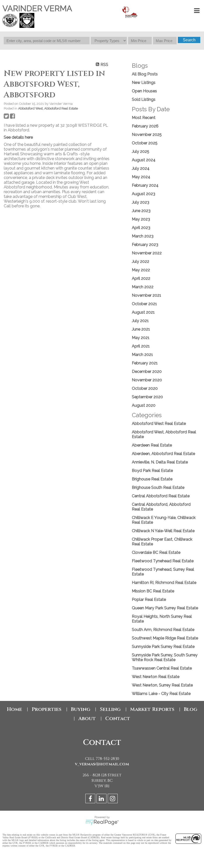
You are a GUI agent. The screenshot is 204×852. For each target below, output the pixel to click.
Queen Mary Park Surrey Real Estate (165, 608)
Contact (117, 718)
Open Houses (144, 91)
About (87, 718)
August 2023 (143, 193)
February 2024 (145, 185)
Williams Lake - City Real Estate (161, 693)
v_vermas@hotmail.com (102, 764)
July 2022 (140, 261)
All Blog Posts (145, 74)
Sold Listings (143, 99)
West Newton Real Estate (155, 676)
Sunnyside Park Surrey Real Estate (163, 646)
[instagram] (113, 799)
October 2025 (144, 143)
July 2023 (140, 202)
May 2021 (141, 337)
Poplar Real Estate (149, 599)
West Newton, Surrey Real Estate (162, 685)
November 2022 (147, 253)
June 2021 (141, 329)
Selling (110, 709)
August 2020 (143, 405)
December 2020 (147, 371)
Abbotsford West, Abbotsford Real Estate (48, 108)
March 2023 (142, 236)
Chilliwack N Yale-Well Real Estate (163, 530)
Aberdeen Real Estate (152, 445)
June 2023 (141, 210)
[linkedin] (102, 799)
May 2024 (141, 176)
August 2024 (143, 160)
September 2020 (147, 397)
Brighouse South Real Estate (158, 487)
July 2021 (140, 320)
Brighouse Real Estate (152, 479)
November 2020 (147, 380)
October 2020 (145, 388)
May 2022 (141, 270)
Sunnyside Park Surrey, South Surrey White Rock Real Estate (165, 657)
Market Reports (152, 709)
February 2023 (145, 244)
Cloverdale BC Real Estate (156, 552)
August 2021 (143, 312)
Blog (190, 709)
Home (14, 709)
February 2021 (145, 363)
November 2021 (146, 295)
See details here (18, 137)
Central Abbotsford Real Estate (161, 496)
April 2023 (141, 227)
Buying (80, 709)
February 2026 (145, 126)
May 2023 (141, 219)
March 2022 (142, 286)
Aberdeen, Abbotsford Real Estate (163, 453)
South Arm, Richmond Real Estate (163, 629)
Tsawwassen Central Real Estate (162, 668)
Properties (46, 709)
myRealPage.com (102, 822)
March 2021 (142, 354)
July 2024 (141, 168)
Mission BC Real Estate (153, 591)
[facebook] (91, 799)
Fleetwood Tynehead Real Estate (163, 561)
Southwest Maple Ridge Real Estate (165, 638)
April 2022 (141, 278)
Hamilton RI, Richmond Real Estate (164, 582)
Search (189, 40)
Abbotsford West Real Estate (159, 423)
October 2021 (144, 303)
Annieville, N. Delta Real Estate (160, 462)
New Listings (143, 82)
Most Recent (143, 117)
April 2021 (141, 346)
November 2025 (147, 134)
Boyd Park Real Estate (152, 470)
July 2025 (140, 151)
